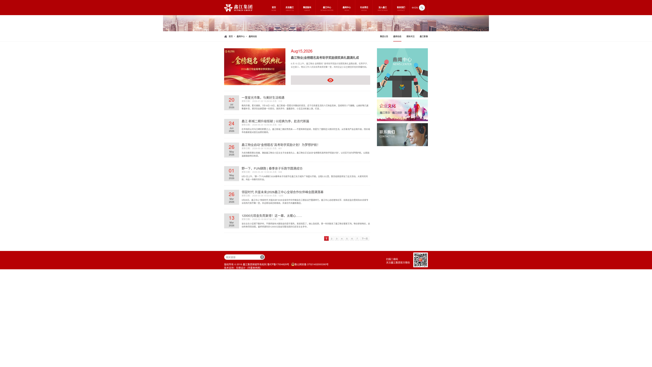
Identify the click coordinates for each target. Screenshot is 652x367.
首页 (273, 8)
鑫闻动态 (253, 36)
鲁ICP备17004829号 (278, 264)
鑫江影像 (424, 36)
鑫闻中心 (347, 8)
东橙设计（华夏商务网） (249, 267)
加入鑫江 (383, 8)
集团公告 (384, 36)
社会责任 (364, 8)
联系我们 (401, 8)
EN (416, 7)
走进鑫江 (290, 8)
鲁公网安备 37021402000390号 (312, 264)
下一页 (365, 238)
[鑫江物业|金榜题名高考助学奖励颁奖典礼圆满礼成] (254, 84)
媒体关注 (410, 36)
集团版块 (307, 8)
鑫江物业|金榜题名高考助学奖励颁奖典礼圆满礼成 (325, 57)
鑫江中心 (327, 8)
